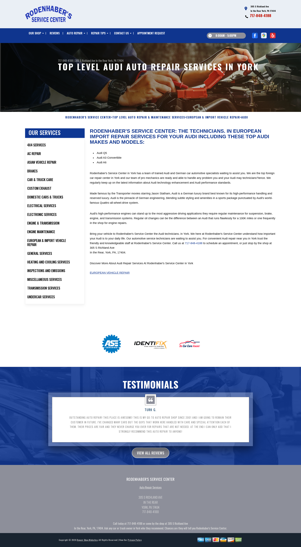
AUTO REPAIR (74, 33)
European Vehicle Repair (110, 272)
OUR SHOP (35, 33)
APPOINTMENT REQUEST (151, 33)
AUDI (244, 117)
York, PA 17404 (116, 61)
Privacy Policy (134, 540)
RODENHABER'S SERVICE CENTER (88, 117)
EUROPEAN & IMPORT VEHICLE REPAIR (213, 117)
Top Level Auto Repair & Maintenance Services (148, 117)
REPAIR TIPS (98, 33)
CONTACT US (121, 33)
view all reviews (150, 453)
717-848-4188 (260, 15)
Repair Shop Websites (87, 540)
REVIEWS (55, 33)
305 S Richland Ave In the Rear (91, 61)
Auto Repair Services (150, 487)
